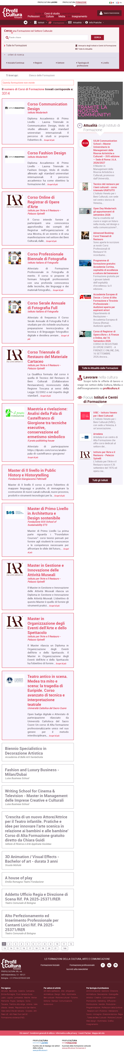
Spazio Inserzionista (111, 13)
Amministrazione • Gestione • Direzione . (102, 991)
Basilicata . (13, 991)
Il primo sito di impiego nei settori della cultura (46, 1045)
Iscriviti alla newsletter (77, 969)
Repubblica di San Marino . (26, 1007)
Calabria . (22, 991)
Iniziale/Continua (15, 62)
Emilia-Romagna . (8, 994)
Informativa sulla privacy (66, 1033)
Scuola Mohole (13, 865)
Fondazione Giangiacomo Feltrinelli (27, 479)
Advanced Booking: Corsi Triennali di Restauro (103, 236)
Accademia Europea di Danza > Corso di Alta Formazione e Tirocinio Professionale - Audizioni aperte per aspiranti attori (105, 302)
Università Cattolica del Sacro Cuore (47, 708)
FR (121, 3)
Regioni (38, 62)
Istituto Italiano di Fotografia (43, 262)
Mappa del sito (98, 1033)
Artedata (98, 434)
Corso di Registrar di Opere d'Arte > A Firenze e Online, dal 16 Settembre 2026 (106, 336)
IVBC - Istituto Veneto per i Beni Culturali (105, 414)
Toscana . (5, 1004)
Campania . (30, 991)
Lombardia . (19, 997)
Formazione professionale (82, 965)
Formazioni (58, 22)
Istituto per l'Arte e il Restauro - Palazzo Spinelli (44, 212)
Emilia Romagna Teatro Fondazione (24, 881)
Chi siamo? (24, 1033)
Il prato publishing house (41, 440)
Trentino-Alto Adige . (17, 1004)
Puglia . (13, 1001)
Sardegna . (21, 1001)
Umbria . (30, 1004)
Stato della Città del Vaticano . (13, 1011)
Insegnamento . (92, 1024)
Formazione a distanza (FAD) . (13, 1017)
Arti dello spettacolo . (52, 991)
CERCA (97, 37)
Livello (105, 62)
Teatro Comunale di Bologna (20, 903)
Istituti (41, 22)
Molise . (34, 997)
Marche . (27, 997)
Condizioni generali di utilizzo (42, 1033)
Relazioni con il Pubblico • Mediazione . (103, 1011)
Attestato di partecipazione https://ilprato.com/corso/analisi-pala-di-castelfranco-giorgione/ (48, 450)
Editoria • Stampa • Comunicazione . (58, 1001)
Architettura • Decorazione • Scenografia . (102, 994)
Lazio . (4, 997)
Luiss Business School (17, 778)
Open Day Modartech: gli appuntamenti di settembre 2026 (105, 211)
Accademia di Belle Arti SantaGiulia (24, 757)
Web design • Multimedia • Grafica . (100, 1021)
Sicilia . (28, 1001)
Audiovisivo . (49, 1004)
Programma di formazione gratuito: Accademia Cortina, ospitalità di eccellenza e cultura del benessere (105, 267)
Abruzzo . (5, 991)
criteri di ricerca (14, 54)
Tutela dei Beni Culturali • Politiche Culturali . (105, 1017)
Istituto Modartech (37, 112)
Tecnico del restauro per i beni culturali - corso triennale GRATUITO (106, 187)
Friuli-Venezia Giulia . (24, 994)
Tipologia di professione (83, 64)
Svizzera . (30, 1011)
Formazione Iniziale (50, 965)
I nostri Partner (84, 1033)
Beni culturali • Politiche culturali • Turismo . (61, 997)
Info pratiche (95, 22)
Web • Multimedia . (69, 994)
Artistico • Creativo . (94, 997)
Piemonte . (5, 1001)
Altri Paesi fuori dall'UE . (19, 1014)
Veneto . (11, 1007)
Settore (60, 62)
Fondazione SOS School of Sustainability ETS (42, 523)
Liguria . (10, 997)
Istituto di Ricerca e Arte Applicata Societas (28, 844)
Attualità (77, 22)
